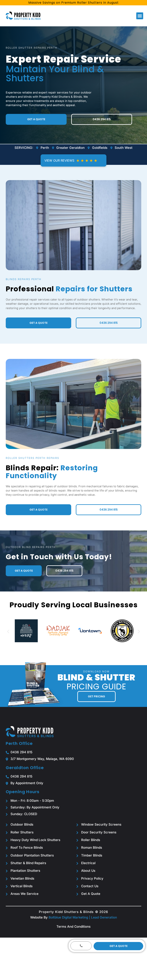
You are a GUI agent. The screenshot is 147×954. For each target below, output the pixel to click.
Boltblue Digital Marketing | (70, 917)
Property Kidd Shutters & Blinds (66, 912)
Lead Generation (104, 917)
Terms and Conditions (73, 926)
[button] (139, 15)
